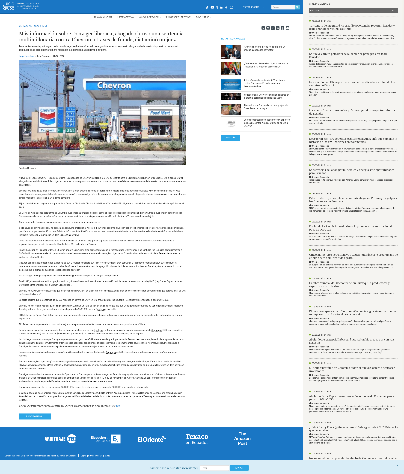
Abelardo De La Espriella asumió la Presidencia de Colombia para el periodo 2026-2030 (352, 397)
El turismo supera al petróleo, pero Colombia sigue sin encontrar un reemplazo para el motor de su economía (352, 312)
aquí (118, 405)
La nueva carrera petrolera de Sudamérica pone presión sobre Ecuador (348, 55)
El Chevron (103, 17)
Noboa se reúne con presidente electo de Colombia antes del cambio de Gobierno (353, 459)
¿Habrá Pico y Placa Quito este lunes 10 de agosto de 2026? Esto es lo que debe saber (353, 428)
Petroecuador (177, 17)
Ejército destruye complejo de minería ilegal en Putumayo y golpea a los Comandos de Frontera (353, 199)
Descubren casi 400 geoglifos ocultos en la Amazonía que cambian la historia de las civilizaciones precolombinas (353, 140)
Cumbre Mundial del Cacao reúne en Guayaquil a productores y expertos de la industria (349, 284)
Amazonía (149, 17)
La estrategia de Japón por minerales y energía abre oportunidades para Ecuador (351, 171)
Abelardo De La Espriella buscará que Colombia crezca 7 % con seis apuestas (352, 340)
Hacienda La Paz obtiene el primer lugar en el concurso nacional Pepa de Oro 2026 (350, 227)
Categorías (316, 11)
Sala (202, 17)
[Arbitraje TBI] (60, 438)
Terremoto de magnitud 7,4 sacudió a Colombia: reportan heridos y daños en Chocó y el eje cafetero (352, 27)
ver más (230, 137)
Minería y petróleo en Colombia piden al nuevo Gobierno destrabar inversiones (352, 369)
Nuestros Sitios (251, 7)
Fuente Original (35, 416)
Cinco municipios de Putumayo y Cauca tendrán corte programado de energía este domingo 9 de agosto (353, 256)
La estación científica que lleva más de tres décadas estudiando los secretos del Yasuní (352, 83)
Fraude (125, 17)
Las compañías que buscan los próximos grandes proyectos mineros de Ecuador (352, 111)
